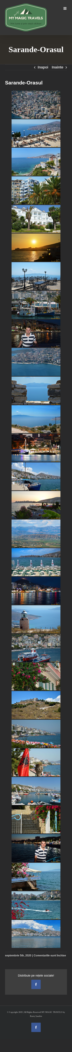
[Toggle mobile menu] (65, 8)
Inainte (57, 67)
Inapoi (43, 67)
